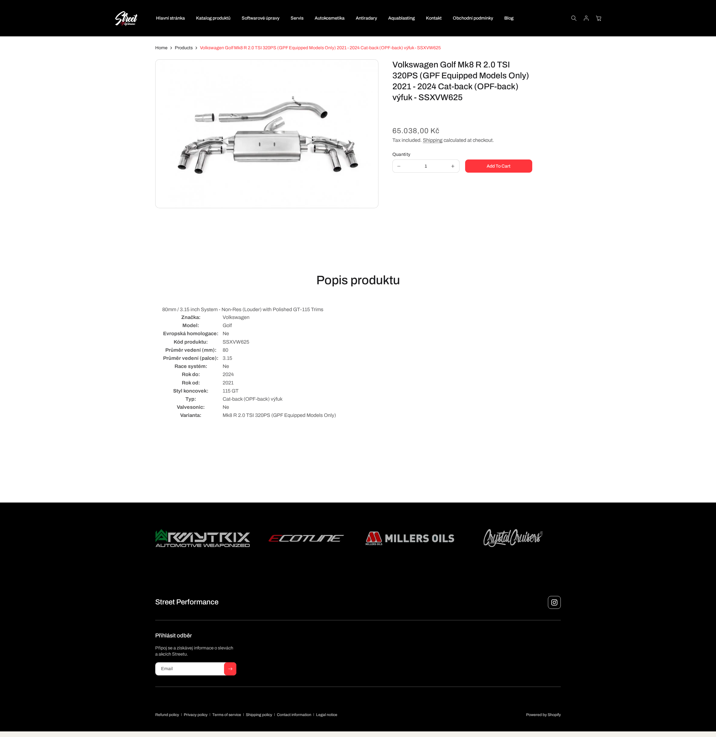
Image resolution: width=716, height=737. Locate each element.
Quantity (401, 154)
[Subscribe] (230, 668)
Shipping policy (259, 715)
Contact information (294, 715)
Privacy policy (196, 715)
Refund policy (167, 715)
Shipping (432, 140)
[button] (574, 18)
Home (161, 47)
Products (184, 47)
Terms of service (226, 715)
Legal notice (326, 715)
